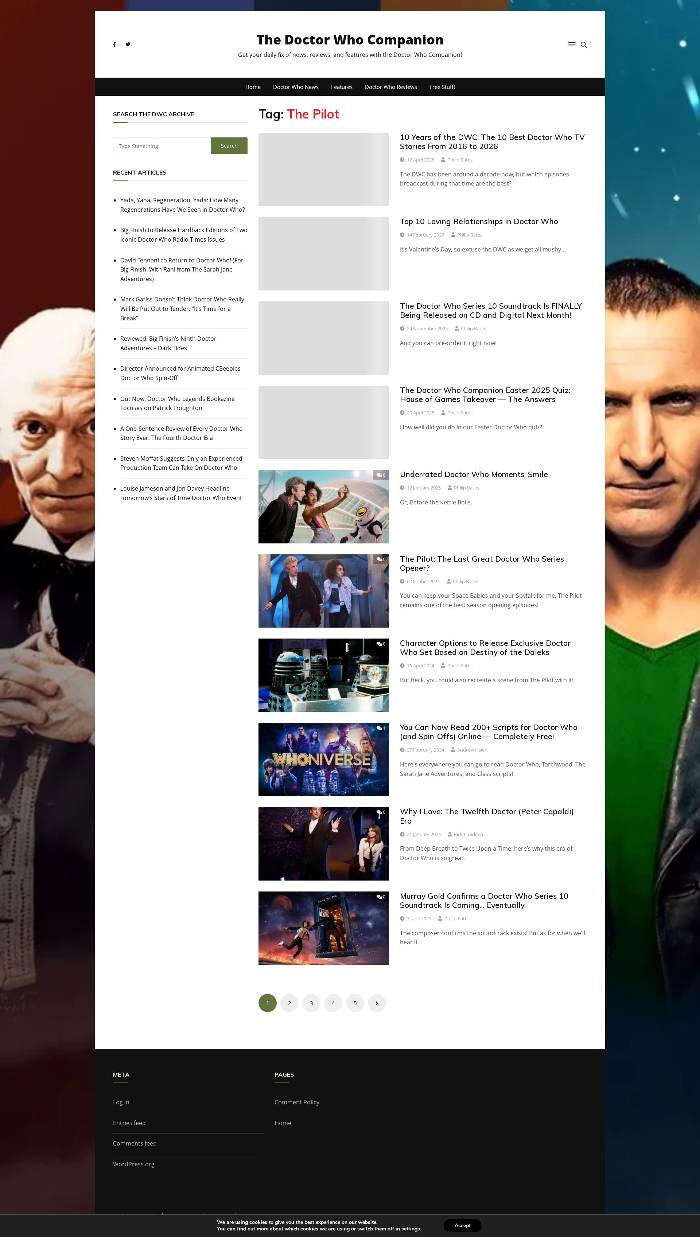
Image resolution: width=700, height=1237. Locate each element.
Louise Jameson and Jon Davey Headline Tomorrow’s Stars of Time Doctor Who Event (181, 493)
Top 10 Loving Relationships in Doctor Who (479, 221)
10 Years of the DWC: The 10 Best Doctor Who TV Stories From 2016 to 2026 (492, 141)
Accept (463, 1225)
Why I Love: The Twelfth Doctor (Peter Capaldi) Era (487, 816)
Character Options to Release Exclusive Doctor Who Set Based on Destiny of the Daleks (485, 647)
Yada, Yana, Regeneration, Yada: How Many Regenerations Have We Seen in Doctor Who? (182, 205)
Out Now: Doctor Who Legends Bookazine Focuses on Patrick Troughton (177, 403)
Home (253, 86)
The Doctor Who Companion (350, 39)
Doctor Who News (296, 86)
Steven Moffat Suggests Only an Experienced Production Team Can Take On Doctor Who (181, 463)
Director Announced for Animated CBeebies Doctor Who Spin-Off (180, 373)
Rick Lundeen (468, 834)
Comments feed (135, 1143)
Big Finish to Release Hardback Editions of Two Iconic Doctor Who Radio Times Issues (184, 234)
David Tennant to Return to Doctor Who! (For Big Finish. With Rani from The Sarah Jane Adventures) (182, 269)
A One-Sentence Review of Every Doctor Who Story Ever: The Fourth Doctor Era (181, 433)
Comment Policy (297, 1102)
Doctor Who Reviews (391, 86)
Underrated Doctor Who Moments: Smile (474, 474)
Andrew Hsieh (472, 749)
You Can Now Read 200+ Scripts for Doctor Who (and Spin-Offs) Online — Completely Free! (489, 731)
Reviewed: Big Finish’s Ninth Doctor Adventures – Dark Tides (168, 343)
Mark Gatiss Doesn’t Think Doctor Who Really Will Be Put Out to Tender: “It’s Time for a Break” (182, 308)
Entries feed (129, 1123)
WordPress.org (134, 1164)
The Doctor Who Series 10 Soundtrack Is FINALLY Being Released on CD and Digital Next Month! (491, 310)
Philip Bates (459, 159)
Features (342, 86)
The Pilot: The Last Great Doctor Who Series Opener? (482, 563)
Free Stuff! (442, 86)
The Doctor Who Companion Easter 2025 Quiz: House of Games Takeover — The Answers (485, 394)
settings (410, 1229)
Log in (121, 1102)
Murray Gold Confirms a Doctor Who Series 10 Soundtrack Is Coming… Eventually (484, 900)
